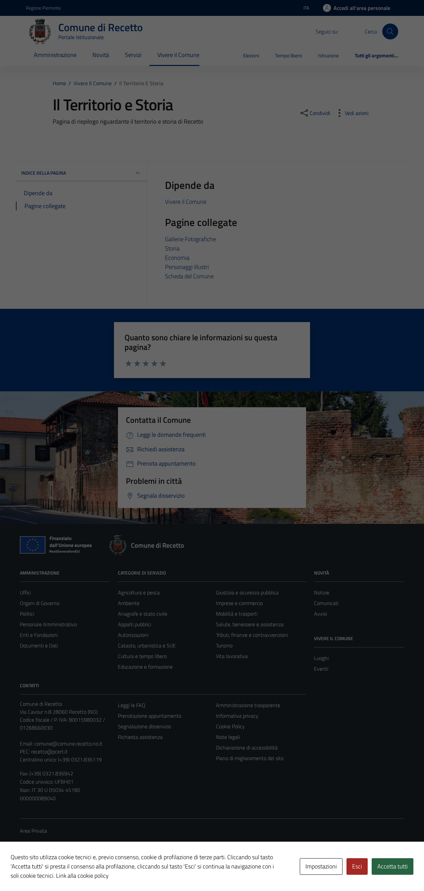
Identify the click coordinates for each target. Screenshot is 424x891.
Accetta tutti (392, 866)
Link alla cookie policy (82, 875)
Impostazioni (321, 866)
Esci (357, 866)
